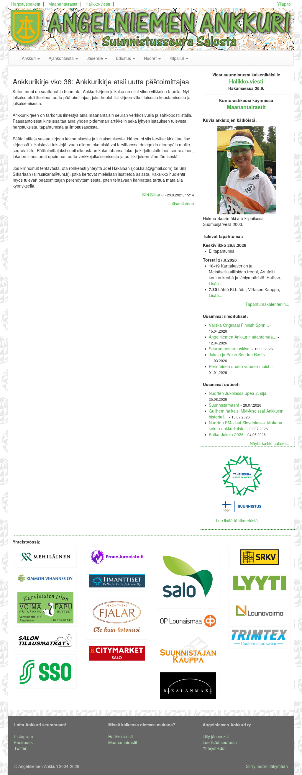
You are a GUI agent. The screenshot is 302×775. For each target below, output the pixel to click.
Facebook (23, 742)
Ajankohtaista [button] (62, 58)
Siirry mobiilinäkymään (267, 766)
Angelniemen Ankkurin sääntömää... (242, 337)
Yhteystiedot (214, 748)
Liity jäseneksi (216, 736)
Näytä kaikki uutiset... (269, 443)
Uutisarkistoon (181, 203)
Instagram (23, 736)
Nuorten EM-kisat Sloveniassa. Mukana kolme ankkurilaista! (245, 425)
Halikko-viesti (98, 4)
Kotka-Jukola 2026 (226, 434)
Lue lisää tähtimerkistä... (238, 520)
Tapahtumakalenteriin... (267, 304)
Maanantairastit (62, 4)
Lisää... (215, 283)
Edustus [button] (124, 58)
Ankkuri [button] (29, 58)
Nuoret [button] (151, 58)
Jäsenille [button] (95, 58)
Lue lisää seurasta (220, 742)
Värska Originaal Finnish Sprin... (239, 325)
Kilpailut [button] (177, 58)
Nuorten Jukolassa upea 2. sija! (238, 393)
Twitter (20, 748)
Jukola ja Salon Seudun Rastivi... (239, 354)
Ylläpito (284, 4)
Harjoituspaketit (25, 4)
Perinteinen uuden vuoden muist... (241, 366)
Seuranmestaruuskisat (230, 349)
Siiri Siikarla (153, 195)
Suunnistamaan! (224, 405)
